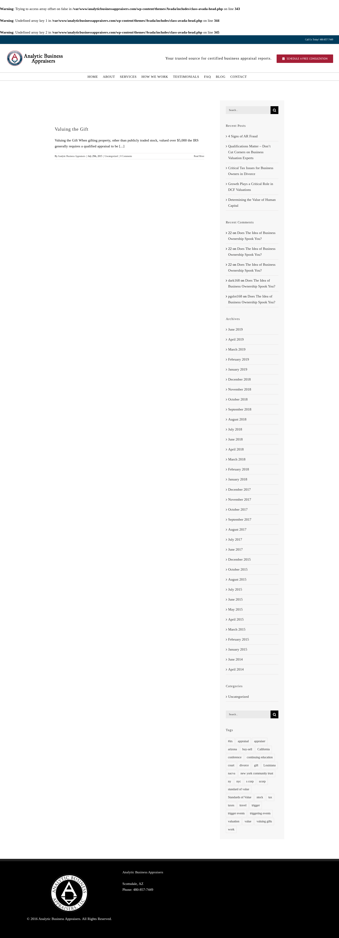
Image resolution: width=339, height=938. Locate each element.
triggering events (260, 813)
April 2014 (236, 669)
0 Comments (126, 156)
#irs (230, 741)
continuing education (260, 757)
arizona (232, 749)
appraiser (259, 741)
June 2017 (235, 549)
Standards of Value (239, 797)
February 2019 (238, 359)
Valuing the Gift (71, 129)
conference (234, 757)
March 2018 (236, 459)
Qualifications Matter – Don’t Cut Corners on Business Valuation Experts (249, 152)
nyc (238, 781)
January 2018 (237, 479)
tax (270, 797)
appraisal (243, 741)
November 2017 (239, 499)
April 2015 (236, 619)
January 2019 (237, 369)
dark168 (234, 280)
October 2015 (238, 569)
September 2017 (239, 519)
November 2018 (239, 389)
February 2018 (238, 469)
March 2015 (236, 629)
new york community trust (257, 773)
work (231, 829)
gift (256, 765)
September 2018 (239, 409)
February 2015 (238, 639)
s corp (250, 781)
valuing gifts (264, 821)
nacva (231, 773)
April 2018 (236, 449)
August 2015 (237, 579)
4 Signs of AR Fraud (243, 136)
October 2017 (238, 509)
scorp (262, 781)
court (231, 765)
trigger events (236, 813)
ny (229, 781)
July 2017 (235, 539)
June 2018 (235, 439)
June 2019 (235, 329)
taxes (231, 805)
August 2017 (237, 529)
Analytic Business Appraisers (71, 156)
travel (243, 805)
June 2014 (235, 659)
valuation (233, 821)
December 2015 (239, 559)
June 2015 (235, 599)
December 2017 (239, 489)
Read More (199, 156)
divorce (244, 765)
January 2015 (237, 649)
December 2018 (239, 379)
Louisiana (269, 765)
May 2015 (235, 609)
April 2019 (236, 339)
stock (260, 797)
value (248, 821)
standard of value (238, 789)
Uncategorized (111, 156)
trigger (256, 805)
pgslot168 (235, 296)
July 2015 (235, 589)
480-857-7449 (143, 890)
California (263, 749)
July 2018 (235, 429)
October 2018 (238, 399)
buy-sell (247, 749)
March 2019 (236, 349)
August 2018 (237, 419)
